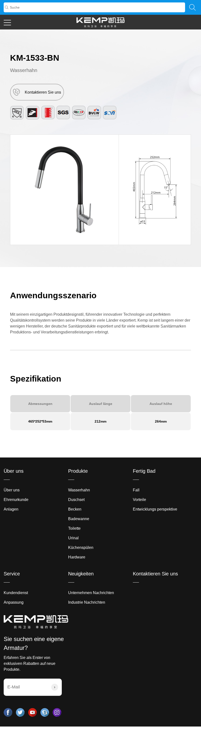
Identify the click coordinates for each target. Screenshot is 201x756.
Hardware (76, 557)
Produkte (78, 471)
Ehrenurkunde (16, 500)
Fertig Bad (144, 471)
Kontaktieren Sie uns (155, 573)
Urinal (73, 538)
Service (12, 573)
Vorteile (139, 500)
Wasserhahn (23, 70)
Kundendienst (16, 593)
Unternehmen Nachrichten (91, 593)
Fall (136, 490)
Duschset (76, 500)
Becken (74, 509)
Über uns (14, 471)
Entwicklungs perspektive (155, 509)
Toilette (74, 528)
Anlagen (11, 509)
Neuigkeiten (81, 573)
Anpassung (14, 602)
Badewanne (78, 519)
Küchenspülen (80, 547)
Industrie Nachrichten (86, 602)
